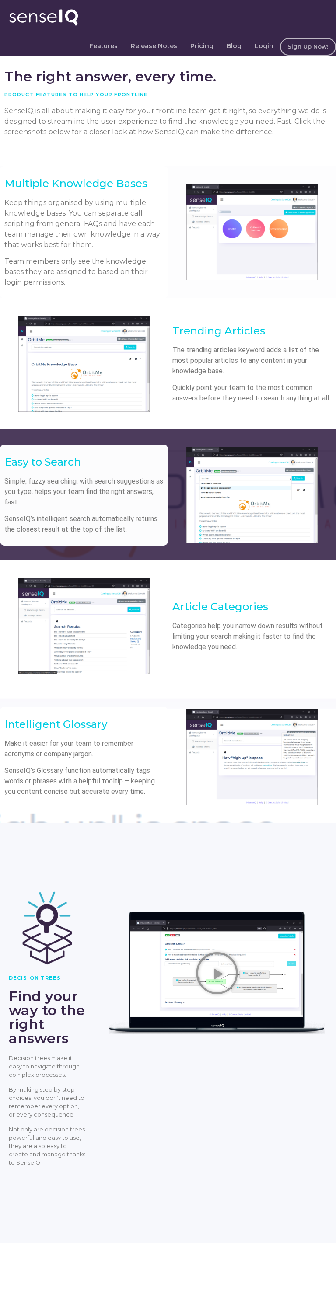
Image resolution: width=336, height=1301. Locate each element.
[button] (217, 973)
